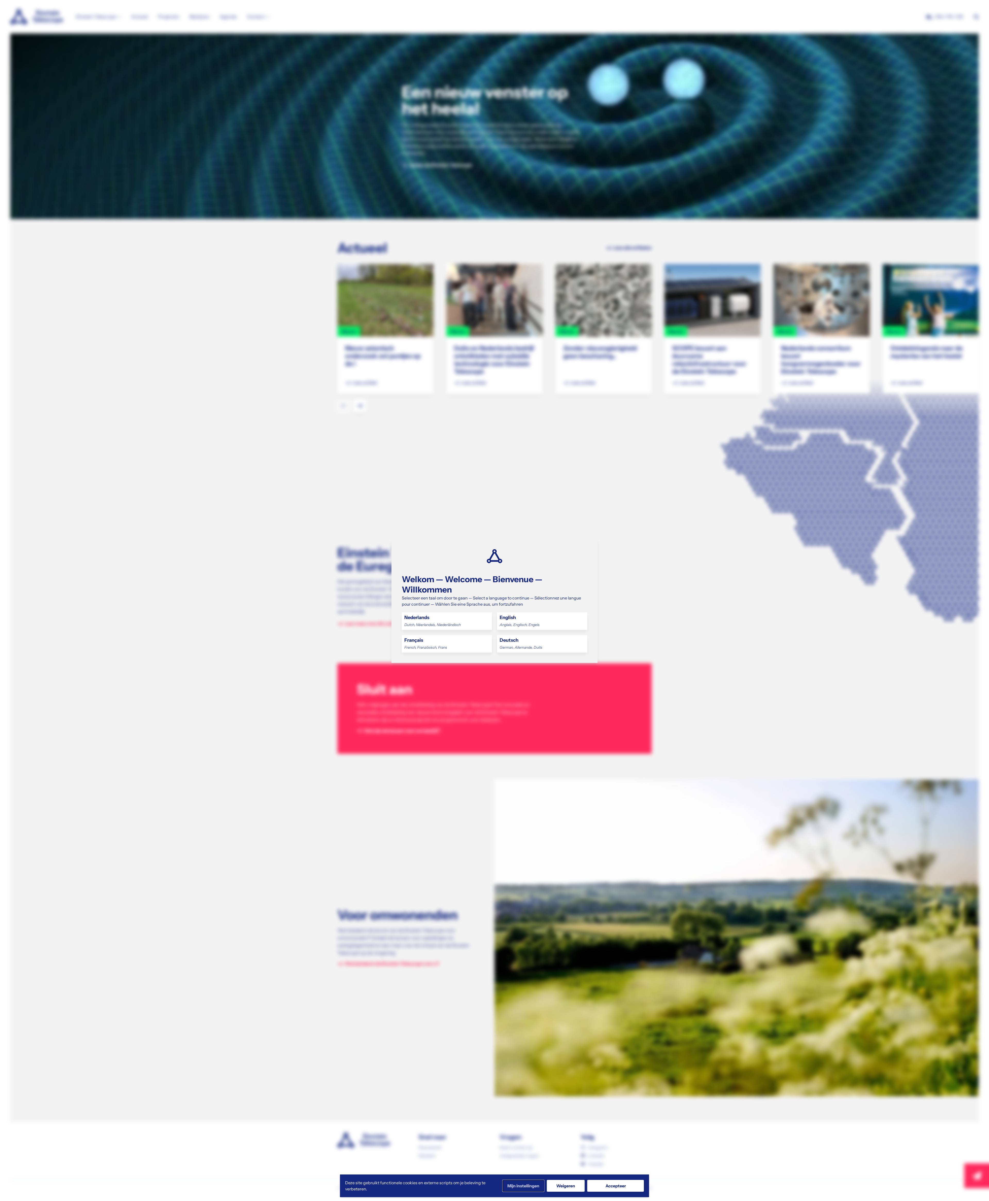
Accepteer (616, 1185)
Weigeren (565, 1185)
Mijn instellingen (523, 1185)
